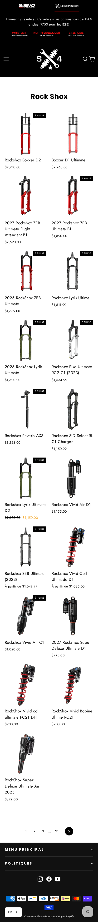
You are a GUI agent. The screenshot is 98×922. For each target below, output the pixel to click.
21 (57, 831)
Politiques (18, 863)
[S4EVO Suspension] (27, 6)
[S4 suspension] (66, 6)
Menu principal (24, 849)
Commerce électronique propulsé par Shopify (49, 916)
